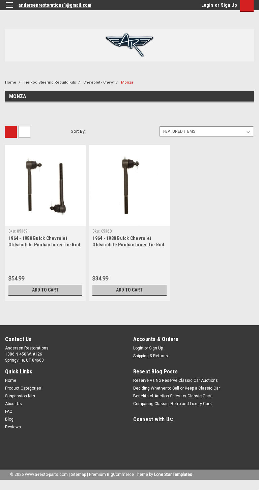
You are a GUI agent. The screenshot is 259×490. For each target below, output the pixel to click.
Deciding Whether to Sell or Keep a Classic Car (176, 388)
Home (10, 82)
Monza (127, 82)
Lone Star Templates (173, 474)
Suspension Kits (20, 396)
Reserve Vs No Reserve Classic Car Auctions (175, 380)
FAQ (8, 411)
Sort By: (78, 131)
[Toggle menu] (9, 9)
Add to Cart (45, 290)
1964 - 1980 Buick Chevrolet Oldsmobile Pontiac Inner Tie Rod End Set (44, 245)
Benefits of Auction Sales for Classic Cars (172, 396)
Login (207, 5)
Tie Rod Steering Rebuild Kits (50, 82)
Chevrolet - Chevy (98, 82)
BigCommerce (120, 474)
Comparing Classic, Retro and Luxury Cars (172, 403)
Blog (9, 419)
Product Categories (23, 388)
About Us (13, 403)
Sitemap (78, 474)
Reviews (13, 427)
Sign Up (229, 5)
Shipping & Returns (150, 356)
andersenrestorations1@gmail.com (55, 5)
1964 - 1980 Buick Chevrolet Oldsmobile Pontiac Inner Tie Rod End (128, 245)
